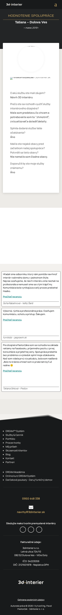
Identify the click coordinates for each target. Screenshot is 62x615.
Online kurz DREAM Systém (20, 476)
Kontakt (10, 458)
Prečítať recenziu (12, 296)
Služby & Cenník (14, 435)
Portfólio (10, 438)
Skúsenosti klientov (16, 450)
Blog (8, 454)
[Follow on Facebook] (23, 530)
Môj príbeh (11, 446)
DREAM (15, 431)
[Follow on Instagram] (31, 530)
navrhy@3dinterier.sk (31, 512)
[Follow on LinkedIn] (39, 530)
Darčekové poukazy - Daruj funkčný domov (29, 479)
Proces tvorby (13, 442)
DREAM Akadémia (15, 472)
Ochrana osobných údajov (31, 599)
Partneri (10, 462)
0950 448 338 (31, 498)
